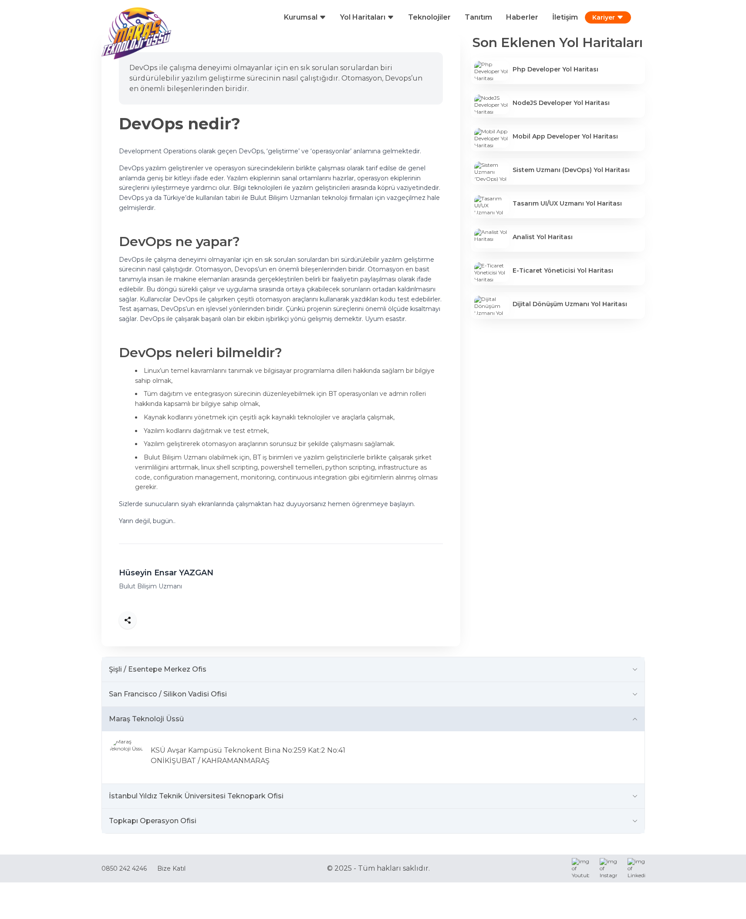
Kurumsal (300, 17)
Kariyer (603, 17)
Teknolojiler (429, 17)
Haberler (522, 17)
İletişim (565, 17)
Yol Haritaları (362, 17)
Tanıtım (478, 17)
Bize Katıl (171, 868)
